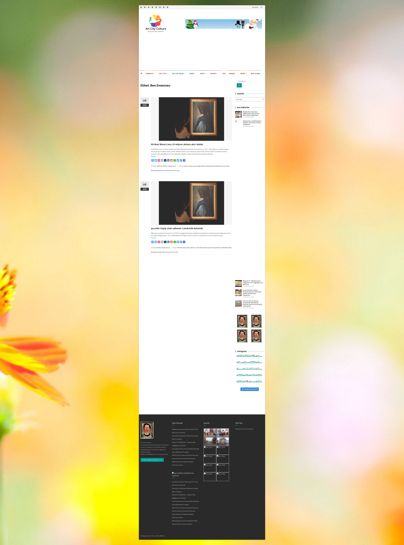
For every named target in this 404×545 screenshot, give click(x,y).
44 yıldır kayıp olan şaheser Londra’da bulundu (177, 228)
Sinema (232, 74)
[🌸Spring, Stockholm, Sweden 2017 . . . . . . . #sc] (259, 384)
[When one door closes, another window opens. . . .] (240, 384)
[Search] (239, 85)
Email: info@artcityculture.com (152, 460)
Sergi (202, 74)
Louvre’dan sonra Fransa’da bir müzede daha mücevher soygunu (252, 292)
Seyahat (213, 74)
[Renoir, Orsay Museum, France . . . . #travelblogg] (252, 377)
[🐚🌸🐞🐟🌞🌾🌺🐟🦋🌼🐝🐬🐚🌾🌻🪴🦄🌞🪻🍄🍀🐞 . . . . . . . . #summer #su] (252, 358)
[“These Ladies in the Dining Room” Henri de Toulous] (240, 371)
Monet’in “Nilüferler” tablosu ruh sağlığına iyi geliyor (253, 282)
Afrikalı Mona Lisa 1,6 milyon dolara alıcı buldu (177, 144)
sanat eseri (172, 170)
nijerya (164, 252)
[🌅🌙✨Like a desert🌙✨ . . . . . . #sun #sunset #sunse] (246, 358)
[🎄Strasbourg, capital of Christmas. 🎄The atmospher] (259, 364)
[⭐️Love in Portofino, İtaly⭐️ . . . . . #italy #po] (252, 384)
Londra (166, 170)
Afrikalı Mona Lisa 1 (220, 166)
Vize (224, 74)
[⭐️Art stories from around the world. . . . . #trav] (252, 364)
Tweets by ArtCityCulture (244, 429)
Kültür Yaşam (178, 74)
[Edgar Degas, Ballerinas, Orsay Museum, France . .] (246, 377)
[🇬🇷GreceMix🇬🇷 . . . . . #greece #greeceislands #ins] (259, 358)
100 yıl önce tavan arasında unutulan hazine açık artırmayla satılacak (252, 303)
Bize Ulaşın (255, 74)
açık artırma (212, 247)
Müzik (242, 74)
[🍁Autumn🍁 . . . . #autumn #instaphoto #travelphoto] (259, 371)
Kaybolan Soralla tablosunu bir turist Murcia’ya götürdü (251, 113)
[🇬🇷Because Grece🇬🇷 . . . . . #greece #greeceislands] (246, 364)
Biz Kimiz (255, 7)
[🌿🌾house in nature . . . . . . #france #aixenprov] (259, 377)
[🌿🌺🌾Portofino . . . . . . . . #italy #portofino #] (246, 384)
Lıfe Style (162, 74)
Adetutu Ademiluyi (207, 166)
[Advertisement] (202, 54)
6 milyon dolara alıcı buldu (192, 166)
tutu (177, 170)
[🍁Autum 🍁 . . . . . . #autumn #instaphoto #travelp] (252, 371)
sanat (174, 166)
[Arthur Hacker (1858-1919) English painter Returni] (240, 358)
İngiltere (160, 170)
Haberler (149, 74)
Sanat (191, 74)
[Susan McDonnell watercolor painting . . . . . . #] (246, 371)
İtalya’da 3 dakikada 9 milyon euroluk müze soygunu (252, 122)
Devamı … (154, 156)
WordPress (161, 536)
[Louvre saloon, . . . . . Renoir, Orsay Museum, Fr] (240, 377)
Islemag (143, 536)
